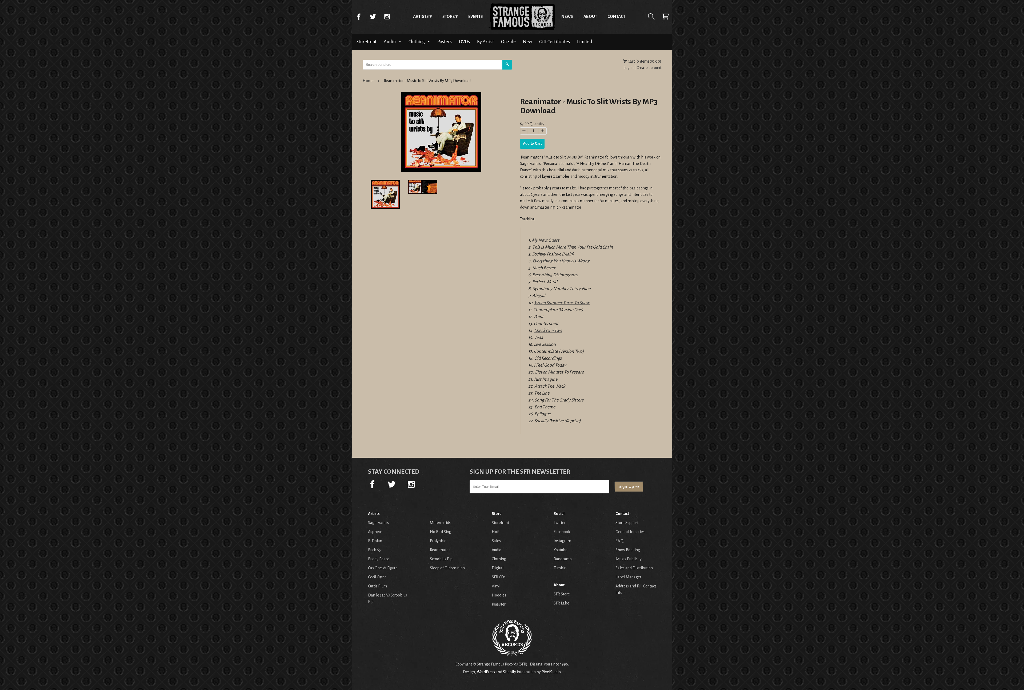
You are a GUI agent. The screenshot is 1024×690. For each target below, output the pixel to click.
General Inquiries (630, 532)
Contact (616, 16)
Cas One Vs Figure (383, 568)
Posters (444, 41)
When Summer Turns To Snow (562, 303)
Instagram (387, 16)
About (590, 16)
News (567, 16)
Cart (665, 16)
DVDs (464, 41)
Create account (649, 68)
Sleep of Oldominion (447, 568)
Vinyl (496, 586)
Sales (496, 541)
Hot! (495, 532)
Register (499, 604)
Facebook (358, 16)
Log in (628, 68)
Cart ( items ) (644, 61)
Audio (390, 41)
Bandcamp (563, 559)
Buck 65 (374, 550)
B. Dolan (375, 541)
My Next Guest (546, 240)
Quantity (537, 124)
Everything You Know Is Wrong (561, 261)
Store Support (626, 523)
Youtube (560, 550)
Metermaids (440, 523)
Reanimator (440, 550)
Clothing (417, 41)
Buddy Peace (378, 559)
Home (522, 16)
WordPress (486, 672)
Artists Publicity (628, 559)
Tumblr (560, 568)
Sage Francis (378, 523)
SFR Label (562, 603)
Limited (584, 41)
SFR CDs (499, 577)
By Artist (485, 41)
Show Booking (627, 550)
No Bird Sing (440, 532)
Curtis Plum (377, 586)
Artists (421, 16)
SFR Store (562, 594)
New (527, 41)
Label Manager (628, 577)
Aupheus (375, 532)
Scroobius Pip (441, 559)
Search (651, 16)
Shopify (509, 672)
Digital (497, 568)
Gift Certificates (554, 41)
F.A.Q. (619, 541)
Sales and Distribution (634, 568)
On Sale (508, 41)
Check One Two (548, 330)
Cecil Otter (377, 577)
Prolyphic (438, 541)
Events (475, 16)
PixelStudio (551, 672)
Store (448, 16)
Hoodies (499, 595)
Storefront (367, 41)
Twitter (372, 16)
